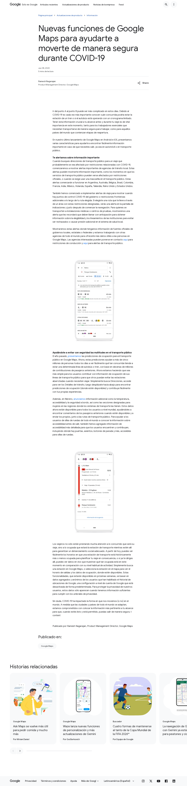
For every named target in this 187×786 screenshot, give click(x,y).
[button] (143, 83)
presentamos (74, 356)
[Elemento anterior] (13, 751)
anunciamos (80, 399)
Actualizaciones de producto (75, 4)
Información (92, 15)
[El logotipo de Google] (15, 781)
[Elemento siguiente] (20, 751)
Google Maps (47, 646)
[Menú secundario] (174, 4)
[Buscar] (166, 4)
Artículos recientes (49, 4)
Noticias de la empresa (103, 4)
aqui (125, 239)
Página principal (45, 15)
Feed (121, 4)
